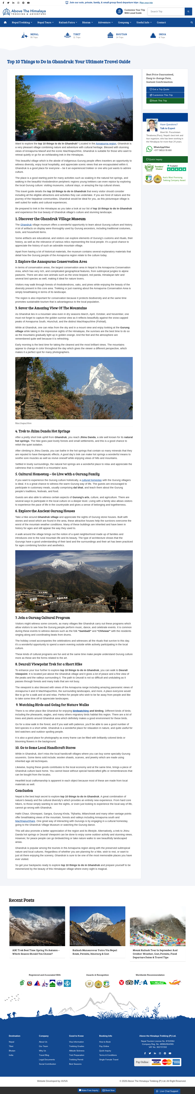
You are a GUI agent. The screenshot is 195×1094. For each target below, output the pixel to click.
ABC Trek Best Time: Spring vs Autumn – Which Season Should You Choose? (36, 951)
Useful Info (142, 22)
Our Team (43, 1046)
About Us (43, 1042)
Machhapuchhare (25, 821)
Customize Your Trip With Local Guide (134, 11)
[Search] (188, 11)
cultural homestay (92, 480)
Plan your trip (146, 2)
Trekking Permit (76, 1059)
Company (123, 22)
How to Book (105, 1042)
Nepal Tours (44, 22)
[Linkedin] (13, 3)
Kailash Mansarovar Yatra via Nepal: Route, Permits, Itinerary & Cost (95, 951)
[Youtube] (28, 3)
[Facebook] (3, 3)
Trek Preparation (76, 1055)
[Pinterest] (23, 3)
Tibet (11, 1046)
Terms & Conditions (108, 1055)
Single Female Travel (108, 1059)
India (11, 1055)
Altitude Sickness (76, 1051)
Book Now (109, 1090)
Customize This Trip (162, 95)
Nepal (11, 1042)
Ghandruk (26, 224)
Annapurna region (106, 143)
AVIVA (64, 1081)
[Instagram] (18, 3)
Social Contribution (47, 1064)
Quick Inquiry (155, 159)
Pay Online (104, 1046)
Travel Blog (44, 1055)
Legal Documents (47, 1059)
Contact (161, 22)
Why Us (42, 1051)
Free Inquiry (90, 1090)
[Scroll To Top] (188, 1077)
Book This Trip (159, 100)
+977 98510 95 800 (163, 150)
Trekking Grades (76, 1046)
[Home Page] (5, 22)
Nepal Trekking (21, 22)
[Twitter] (8, 3)
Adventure (104, 22)
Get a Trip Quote (160, 89)
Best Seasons (75, 1064)
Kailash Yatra (67, 22)
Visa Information (76, 1042)
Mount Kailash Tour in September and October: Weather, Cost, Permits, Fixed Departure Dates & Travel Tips (155, 953)
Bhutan (86, 22)
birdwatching (81, 710)
